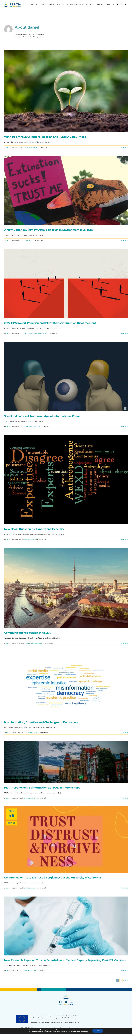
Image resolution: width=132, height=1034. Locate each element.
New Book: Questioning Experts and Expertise (34, 529)
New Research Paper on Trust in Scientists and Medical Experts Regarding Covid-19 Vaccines (65, 960)
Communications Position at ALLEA (27, 632)
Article (26, 240)
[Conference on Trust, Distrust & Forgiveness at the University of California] (66, 839)
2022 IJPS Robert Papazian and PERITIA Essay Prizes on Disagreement (50, 323)
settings (85, 1032)
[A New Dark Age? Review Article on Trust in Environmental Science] (66, 190)
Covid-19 (29, 970)
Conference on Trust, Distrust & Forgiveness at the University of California (52, 877)
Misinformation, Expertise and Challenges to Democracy (41, 722)
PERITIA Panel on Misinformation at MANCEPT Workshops (42, 787)
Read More (124, 147)
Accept (97, 1031)
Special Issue (42, 333)
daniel (8, 147)
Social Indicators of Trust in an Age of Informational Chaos (42, 416)
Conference (29, 733)
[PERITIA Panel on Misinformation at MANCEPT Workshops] (66, 762)
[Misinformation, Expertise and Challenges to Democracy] (66, 685)
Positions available (36, 643)
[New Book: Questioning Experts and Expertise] (66, 479)
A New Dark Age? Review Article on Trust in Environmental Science (48, 229)
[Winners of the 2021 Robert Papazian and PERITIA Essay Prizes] (66, 91)
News (36, 147)
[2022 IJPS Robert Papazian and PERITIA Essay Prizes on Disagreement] (66, 283)
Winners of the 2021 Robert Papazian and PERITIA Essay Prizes (45, 136)
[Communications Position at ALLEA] (66, 588)
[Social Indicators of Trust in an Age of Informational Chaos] (66, 376)
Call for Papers (29, 147)
